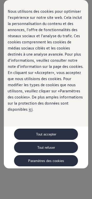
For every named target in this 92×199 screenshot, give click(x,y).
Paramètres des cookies (46, 161)
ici (30, 109)
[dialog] (46, 99)
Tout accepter (46, 134)
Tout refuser (46, 148)
